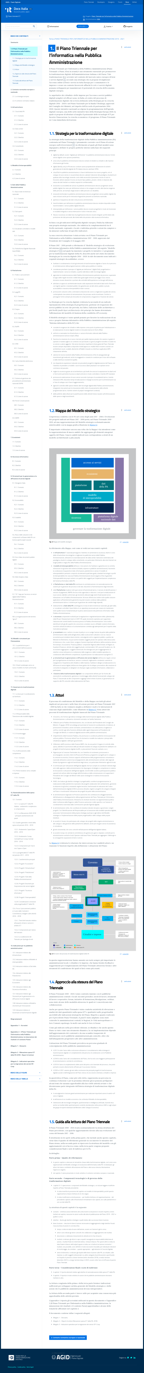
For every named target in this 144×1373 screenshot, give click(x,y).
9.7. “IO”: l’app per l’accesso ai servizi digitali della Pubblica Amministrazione (24, 596)
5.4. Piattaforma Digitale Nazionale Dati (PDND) (23, 249)
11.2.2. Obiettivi (19, 725)
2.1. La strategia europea (20, 96)
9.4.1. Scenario (19, 544)
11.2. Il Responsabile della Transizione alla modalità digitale (23, 715)
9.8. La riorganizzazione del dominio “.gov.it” (24, 617)
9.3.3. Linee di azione (21, 530)
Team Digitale (15, 2)
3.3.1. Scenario (19, 150)
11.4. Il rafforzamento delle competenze (21, 752)
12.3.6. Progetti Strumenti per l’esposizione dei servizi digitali (24, 884)
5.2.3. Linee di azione (21, 224)
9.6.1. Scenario (19, 581)
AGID (7, 2)
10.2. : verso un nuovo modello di (24, 666)
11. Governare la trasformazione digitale (22, 688)
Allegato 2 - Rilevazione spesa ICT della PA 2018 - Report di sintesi (23, 1053)
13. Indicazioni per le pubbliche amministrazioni (22, 946)
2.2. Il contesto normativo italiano (23, 101)
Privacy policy (12, 1367)
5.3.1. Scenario (19, 235)
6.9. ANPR (15, 418)
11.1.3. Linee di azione (21, 709)
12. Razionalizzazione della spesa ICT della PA (22, 793)
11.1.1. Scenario (19, 701)
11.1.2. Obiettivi (19, 705)
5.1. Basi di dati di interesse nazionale (21, 192)
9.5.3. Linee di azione (21, 572)
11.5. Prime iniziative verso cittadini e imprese (24, 771)
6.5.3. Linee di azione (21, 357)
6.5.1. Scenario (19, 348)
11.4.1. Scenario (19, 758)
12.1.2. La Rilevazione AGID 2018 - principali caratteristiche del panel (25, 815)
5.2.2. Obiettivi (19, 220)
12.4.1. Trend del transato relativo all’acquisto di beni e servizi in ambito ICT (25, 923)
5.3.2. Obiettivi (19, 240)
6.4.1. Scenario (19, 331)
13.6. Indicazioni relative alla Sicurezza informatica (21, 988)
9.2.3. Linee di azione (21, 513)
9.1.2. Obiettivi (19, 491)
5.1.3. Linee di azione (21, 207)
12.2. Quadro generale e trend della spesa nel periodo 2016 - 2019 (24, 823)
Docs (127, 2)
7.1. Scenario (16, 441)
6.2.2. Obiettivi (19, 300)
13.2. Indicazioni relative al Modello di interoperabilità (24, 960)
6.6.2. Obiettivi (19, 369)
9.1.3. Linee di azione (21, 496)
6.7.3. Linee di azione (21, 396)
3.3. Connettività (17, 146)
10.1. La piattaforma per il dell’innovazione (22, 646)
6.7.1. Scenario (19, 388)
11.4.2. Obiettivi (19, 762)
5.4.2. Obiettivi (19, 259)
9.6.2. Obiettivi (19, 585)
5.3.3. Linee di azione (21, 244)
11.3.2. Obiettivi (19, 742)
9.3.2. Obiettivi (19, 526)
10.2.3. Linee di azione (21, 680)
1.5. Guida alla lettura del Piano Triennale (22, 81)
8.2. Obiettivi (16, 465)
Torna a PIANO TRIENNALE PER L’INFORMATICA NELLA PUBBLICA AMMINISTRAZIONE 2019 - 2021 (86, 39)
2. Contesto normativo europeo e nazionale (22, 90)
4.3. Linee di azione (18, 178)
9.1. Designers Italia (18, 483)
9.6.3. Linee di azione (21, 590)
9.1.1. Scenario (19, 487)
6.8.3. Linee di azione (21, 413)
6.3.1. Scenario (19, 313)
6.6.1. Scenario (19, 365)
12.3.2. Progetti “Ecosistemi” (23, 864)
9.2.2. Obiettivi (19, 509)
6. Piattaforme (16, 270)
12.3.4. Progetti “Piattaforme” (24, 872)
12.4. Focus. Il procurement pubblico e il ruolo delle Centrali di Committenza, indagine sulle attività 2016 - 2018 (24, 912)
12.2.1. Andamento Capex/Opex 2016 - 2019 (24, 830)
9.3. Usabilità (16, 517)
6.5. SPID (15, 344)
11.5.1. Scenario (19, 777)
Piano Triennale (89, 2)
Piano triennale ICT (14, 16)
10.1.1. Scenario (19, 652)
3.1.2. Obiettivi (19, 120)
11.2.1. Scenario (19, 720)
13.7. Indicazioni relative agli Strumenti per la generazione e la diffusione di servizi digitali (23, 996)
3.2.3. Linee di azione (21, 141)
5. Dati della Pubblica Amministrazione (18, 186)
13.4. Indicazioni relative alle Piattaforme (21, 974)
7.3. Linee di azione (18, 450)
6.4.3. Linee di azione (21, 339)
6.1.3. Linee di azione (21, 288)
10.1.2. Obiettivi (19, 656)
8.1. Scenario (16, 461)
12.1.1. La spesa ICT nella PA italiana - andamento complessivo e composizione (25, 806)
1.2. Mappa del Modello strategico (23, 65)
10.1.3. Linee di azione (21, 661)
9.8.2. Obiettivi (19, 628)
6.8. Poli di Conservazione (20, 400)
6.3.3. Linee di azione (21, 322)
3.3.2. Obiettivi (19, 154)
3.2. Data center (17, 129)
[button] (53, 26)
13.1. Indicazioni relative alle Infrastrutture (21, 953)
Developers (101, 2)
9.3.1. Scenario (19, 522)
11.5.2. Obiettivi (19, 782)
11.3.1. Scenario (19, 738)
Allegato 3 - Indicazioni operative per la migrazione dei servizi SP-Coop (22, 1064)
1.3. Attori (15, 69)
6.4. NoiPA (15, 326)
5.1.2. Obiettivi (19, 203)
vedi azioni (127, 47)
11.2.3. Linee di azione (21, 729)
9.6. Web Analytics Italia (20, 577)
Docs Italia (23, 8)
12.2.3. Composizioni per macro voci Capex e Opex (24, 846)
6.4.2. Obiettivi (19, 335)
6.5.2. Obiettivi (19, 352)
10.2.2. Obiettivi (19, 676)
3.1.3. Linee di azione (21, 124)
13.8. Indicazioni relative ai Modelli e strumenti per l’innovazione (24, 1004)
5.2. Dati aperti (17, 211)
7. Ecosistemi (15, 437)
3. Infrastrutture (17, 107)
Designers (111, 2)
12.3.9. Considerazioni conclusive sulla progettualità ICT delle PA (25, 902)
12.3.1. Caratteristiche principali (24, 859)
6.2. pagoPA (16, 292)
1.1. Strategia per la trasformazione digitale (24, 59)
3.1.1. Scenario (19, 116)
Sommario (14, 42)
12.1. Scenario (17, 799)
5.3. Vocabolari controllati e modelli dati (23, 229)
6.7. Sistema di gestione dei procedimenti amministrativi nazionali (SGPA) (21, 381)
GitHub (134, 2)
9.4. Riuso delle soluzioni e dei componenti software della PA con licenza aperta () (23, 537)
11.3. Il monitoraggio (19, 733)
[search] (34, 26)
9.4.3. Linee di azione (21, 553)
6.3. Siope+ (16, 309)
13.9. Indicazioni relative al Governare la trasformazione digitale (24, 1011)
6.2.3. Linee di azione (21, 305)
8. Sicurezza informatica (19, 457)
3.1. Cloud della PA (18, 111)
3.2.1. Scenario (19, 133)
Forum (120, 2)
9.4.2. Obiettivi (19, 548)
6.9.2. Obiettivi (19, 426)
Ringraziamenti (16, 1019)
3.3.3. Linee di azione (21, 159)
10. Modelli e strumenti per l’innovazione (20, 639)
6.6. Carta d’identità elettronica (22, 361)
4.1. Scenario (16, 170)
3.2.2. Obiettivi (19, 137)
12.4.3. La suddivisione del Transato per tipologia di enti (23, 937)
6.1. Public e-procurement (20, 275)
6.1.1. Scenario (19, 279)
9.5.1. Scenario (19, 564)
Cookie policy (21, 1367)
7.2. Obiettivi (16, 446)
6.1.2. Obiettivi (19, 283)
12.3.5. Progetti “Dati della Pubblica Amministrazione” (23, 878)
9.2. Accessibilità (17, 500)
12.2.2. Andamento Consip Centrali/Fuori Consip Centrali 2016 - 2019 (23, 839)
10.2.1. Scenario (19, 672)
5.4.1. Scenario (19, 255)
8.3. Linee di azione (18, 469)
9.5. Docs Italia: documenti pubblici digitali (23, 558)
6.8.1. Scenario (19, 405)
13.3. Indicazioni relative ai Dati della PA (24, 967)
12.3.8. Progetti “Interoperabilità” (25, 897)
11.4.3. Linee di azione (21, 766)
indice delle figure (18, 1072)
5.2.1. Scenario (19, 216)
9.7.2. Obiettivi (19, 608)
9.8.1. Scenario (19, 623)
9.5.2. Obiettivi (19, 568)
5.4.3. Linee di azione (21, 264)
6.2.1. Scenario (19, 296)
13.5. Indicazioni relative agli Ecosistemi (21, 981)
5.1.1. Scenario (19, 198)
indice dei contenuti (19, 36)
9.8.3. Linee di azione (21, 632)
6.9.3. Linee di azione (21, 431)
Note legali (30, 1367)
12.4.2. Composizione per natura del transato (25, 931)
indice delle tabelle (19, 1078)
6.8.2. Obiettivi (19, 409)
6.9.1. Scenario (19, 422)
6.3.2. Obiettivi (19, 318)
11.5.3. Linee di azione (21, 786)
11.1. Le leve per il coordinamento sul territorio (23, 695)
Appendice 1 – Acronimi (19, 1025)
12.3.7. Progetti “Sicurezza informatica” (23, 891)
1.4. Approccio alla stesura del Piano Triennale (24, 75)
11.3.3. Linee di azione (21, 746)
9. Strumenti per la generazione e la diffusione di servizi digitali (24, 477)
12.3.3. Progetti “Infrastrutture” (24, 868)
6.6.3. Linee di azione (21, 374)
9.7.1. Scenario (19, 603)
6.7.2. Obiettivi (19, 392)
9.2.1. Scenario (19, 504)
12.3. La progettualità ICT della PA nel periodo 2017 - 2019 (23, 853)
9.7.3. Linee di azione (21, 612)
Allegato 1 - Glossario (18, 1046)
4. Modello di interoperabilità (21, 165)
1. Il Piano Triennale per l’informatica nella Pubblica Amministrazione (20, 51)
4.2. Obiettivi (16, 174)
